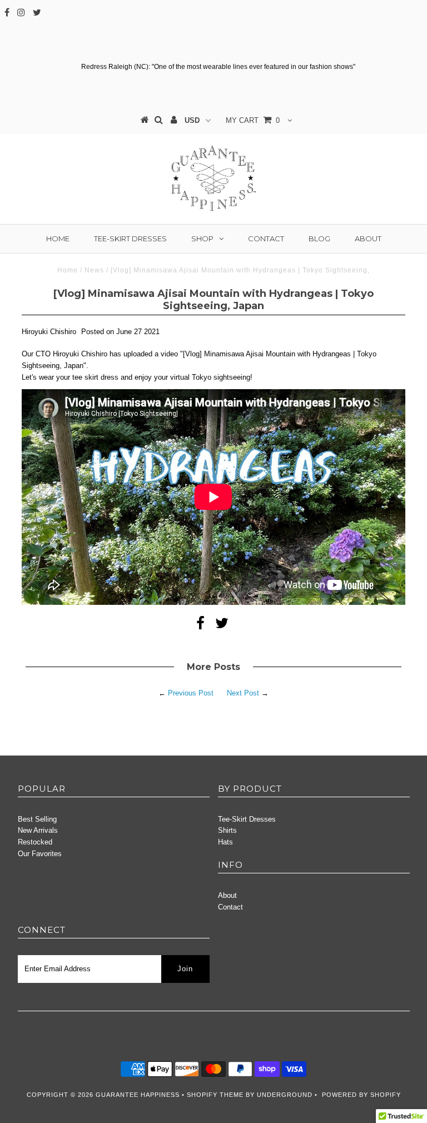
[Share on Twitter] (222, 626)
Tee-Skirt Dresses (130, 238)
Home (57, 238)
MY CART (253, 120)
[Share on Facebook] (200, 626)
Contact (266, 238)
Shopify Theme (215, 1094)
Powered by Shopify (361, 1094)
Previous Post (191, 693)
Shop (202, 238)
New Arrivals (38, 830)
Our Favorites (40, 853)
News (94, 270)
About (368, 238)
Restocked (35, 842)
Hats (225, 842)
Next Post (243, 693)
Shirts (227, 830)
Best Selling (37, 819)
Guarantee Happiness (139, 1094)
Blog (319, 238)
